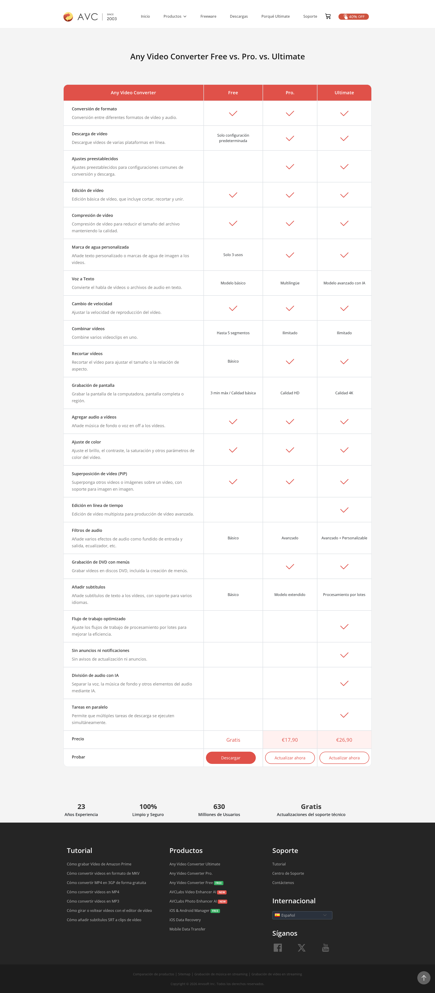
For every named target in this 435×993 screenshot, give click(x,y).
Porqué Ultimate (275, 16)
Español (288, 915)
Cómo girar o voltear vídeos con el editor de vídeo (109, 910)
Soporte (310, 16)
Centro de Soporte (288, 873)
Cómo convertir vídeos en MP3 (93, 901)
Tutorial (279, 864)
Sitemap (184, 974)
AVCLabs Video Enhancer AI (193, 891)
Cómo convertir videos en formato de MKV (103, 873)
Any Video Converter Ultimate (194, 864)
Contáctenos (283, 882)
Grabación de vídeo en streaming (276, 974)
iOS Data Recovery (185, 919)
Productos (173, 16)
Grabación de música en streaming (221, 974)
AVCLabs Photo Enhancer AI (193, 901)
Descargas (239, 16)
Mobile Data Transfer (187, 929)
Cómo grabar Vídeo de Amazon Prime (99, 864)
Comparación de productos (154, 974)
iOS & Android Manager (189, 910)
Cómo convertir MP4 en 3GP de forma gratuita (106, 882)
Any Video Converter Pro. (191, 873)
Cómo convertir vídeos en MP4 (93, 891)
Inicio (145, 16)
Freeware (208, 16)
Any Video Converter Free (191, 882)
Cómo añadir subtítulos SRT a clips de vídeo (104, 919)
